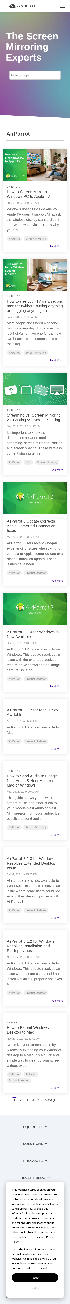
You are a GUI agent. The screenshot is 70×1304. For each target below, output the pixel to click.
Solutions (33, 1144)
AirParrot (14, 238)
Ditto (28, 462)
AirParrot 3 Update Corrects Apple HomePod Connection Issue (31, 526)
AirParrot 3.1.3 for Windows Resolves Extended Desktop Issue (31, 863)
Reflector (31, 1074)
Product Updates (35, 572)
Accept (35, 1277)
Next (48, 1100)
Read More (56, 246)
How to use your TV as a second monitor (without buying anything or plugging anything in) (35, 306)
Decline (35, 1288)
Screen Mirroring (35, 238)
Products (33, 1161)
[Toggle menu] (62, 5)
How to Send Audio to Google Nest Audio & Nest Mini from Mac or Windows (32, 780)
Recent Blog (33, 1178)
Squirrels (33, 1127)
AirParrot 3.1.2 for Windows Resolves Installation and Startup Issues (31, 946)
